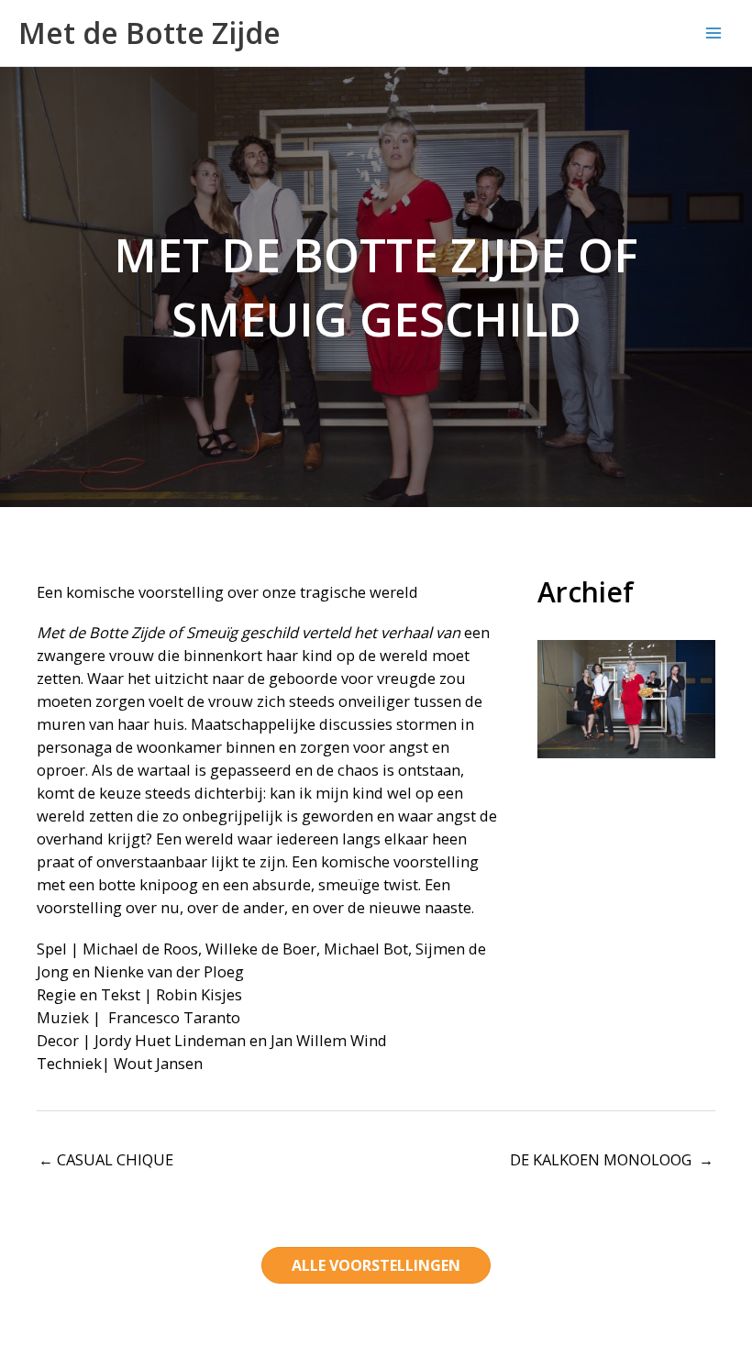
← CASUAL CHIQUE (106, 1159)
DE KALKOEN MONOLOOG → (611, 1159)
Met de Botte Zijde (149, 32)
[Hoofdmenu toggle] (713, 33)
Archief (585, 592)
